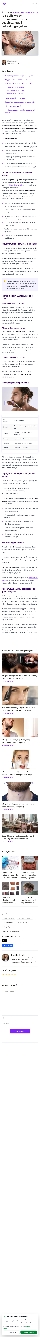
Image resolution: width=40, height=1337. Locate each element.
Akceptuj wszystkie (28, 1332)
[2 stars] (6, 974)
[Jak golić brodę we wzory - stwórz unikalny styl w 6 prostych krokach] (20, 663)
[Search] (36, 4)
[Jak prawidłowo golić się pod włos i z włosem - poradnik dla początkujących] (20, 759)
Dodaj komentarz (20, 1031)
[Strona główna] (2, 12)
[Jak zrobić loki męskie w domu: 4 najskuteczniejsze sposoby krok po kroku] (29, 888)
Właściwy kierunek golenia (15, 90)
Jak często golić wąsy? (13, 106)
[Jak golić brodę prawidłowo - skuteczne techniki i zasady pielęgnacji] (20, 791)
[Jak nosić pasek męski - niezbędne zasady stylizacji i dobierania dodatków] (29, 863)
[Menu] (33, 4)
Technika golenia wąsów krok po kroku (18, 84)
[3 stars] (9, 974)
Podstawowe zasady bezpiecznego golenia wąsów (20, 111)
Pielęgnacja (8, 12)
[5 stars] (15, 974)
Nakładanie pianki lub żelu (15, 87)
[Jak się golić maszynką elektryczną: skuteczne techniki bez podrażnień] (20, 727)
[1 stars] (3, 974)
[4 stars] (12, 974)
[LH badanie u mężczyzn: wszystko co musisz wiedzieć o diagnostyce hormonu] (10, 863)
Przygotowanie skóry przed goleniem (18, 80)
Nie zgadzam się (11, 1332)
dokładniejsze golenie (15, 185)
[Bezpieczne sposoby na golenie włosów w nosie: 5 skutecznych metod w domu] (20, 695)
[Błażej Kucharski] (4, 62)
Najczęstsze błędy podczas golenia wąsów (20, 102)
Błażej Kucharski (12, 61)
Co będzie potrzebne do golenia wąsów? (19, 76)
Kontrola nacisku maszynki (15, 93)
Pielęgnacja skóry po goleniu (15, 98)
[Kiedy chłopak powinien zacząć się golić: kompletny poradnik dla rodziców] (20, 823)
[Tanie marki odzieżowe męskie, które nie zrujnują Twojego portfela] (10, 888)
